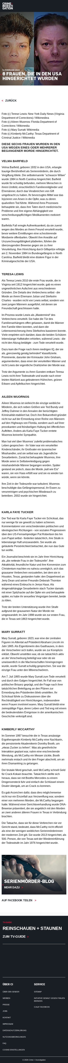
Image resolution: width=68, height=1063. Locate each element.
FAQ (4, 1043)
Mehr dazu (12, 887)
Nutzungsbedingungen (14, 1037)
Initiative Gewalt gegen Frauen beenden (49, 999)
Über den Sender (11, 992)
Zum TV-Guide (14, 936)
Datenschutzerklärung (15, 1030)
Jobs (5, 1011)
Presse (6, 1005)
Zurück (11, 100)
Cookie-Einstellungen (14, 1050)
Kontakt (7, 1018)
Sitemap (37, 992)
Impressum (8, 1024)
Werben (6, 998)
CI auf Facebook (42, 1007)
